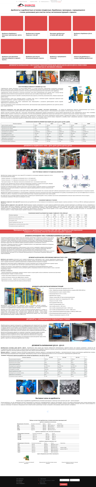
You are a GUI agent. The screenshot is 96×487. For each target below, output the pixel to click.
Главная (49, 5)
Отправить (63, 484)
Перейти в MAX (33, 1)
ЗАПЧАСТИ (67, 5)
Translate (59, 1)
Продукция (55, 5)
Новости (61, 5)
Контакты (73, 5)
